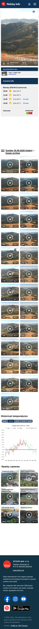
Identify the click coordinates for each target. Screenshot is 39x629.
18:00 (30, 421)
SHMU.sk (14, 626)
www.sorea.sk (12, 74)
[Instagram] (15, 599)
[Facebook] (7, 599)
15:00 (23, 421)
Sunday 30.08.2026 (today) (19, 150)
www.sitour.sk (18, 570)
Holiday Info (8, 2)
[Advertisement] (19, 131)
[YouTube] (23, 599)
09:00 (11, 421)
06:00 (4, 421)
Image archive (13, 153)
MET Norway (23, 626)
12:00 (17, 421)
